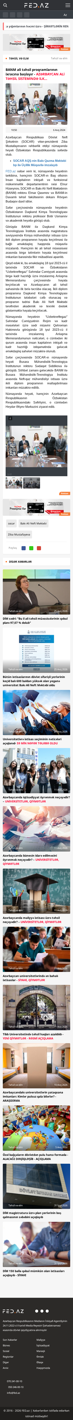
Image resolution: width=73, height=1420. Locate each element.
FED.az (11, 171)
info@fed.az (13, 1393)
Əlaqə (39, 1362)
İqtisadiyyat (43, 1345)
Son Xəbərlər (10, 1339)
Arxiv (5, 1368)
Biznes (6, 1345)
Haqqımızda (43, 1368)
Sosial (6, 1351)
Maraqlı (40, 1351)
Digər (6, 1362)
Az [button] (66, 15)
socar (11, 523)
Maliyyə (40, 1339)
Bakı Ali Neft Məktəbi (33, 523)
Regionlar (8, 1356)
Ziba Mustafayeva (19, 534)
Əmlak (40, 1356)
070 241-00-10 (14, 1381)
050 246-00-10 (15, 1387)
